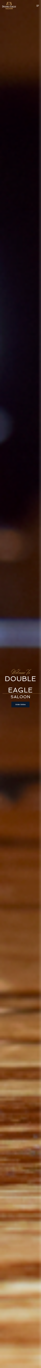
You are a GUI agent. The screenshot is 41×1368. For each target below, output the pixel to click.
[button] (37, 6)
